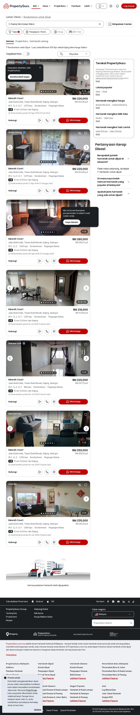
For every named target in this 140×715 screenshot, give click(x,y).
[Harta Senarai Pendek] (86, 63)
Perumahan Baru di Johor (113, 667)
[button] (10, 41)
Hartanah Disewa (78, 663)
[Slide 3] (45, 91)
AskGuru (10, 667)
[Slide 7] (54, 91)
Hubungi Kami (41, 609)
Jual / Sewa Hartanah (111, 693)
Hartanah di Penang (79, 697)
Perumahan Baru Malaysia (115, 663)
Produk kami (11, 617)
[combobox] (54, 24)
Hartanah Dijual (45, 663)
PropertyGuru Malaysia (17, 663)
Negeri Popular (77, 686)
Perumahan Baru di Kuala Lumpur (117, 671)
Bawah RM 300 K (120, 105)
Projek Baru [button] (59, 6)
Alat (104, 686)
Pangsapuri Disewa (78, 671)
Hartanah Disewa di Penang (50, 693)
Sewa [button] (45, 6)
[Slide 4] (48, 91)
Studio (99, 118)
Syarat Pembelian (68, 710)
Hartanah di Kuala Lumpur (81, 690)
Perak (105, 91)
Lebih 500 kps (102, 131)
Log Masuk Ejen (109, 690)
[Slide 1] (41, 91)
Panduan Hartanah (14, 671)
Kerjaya (9, 620)
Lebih (87, 6)
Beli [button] (35, 6)
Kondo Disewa (76, 667)
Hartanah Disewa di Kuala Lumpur (53, 690)
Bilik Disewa (75, 675)
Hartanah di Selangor (79, 693)
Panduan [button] (76, 6)
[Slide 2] (43, 91)
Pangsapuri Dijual (46, 671)
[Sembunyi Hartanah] (80, 63)
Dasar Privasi (52, 710)
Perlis (98, 91)
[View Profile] (17, 62)
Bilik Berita (38, 613)
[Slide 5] (50, 91)
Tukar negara (99, 609)
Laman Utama (13, 17)
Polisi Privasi (31, 690)
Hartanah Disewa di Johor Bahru (52, 697)
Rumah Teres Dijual (46, 675)
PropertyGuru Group (16, 609)
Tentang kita (11, 613)
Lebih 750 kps (116, 131)
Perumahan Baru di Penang (114, 675)
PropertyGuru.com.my (15, 644)
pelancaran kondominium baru (110, 78)
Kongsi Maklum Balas (43, 617)
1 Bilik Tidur (108, 118)
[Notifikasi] (117, 6)
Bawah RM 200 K (103, 105)
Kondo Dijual (43, 667)
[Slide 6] (52, 91)
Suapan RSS (107, 697)
